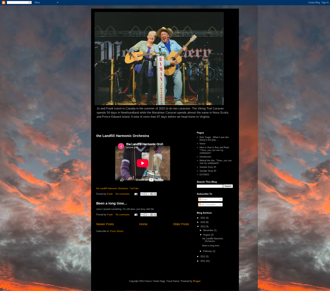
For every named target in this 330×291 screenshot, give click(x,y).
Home (143, 224)
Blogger (196, 281)
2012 (203, 256)
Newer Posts (105, 224)
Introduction (205, 156)
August (207, 234)
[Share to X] (148, 194)
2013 (203, 226)
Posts (204, 199)
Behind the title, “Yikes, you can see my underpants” (216, 162)
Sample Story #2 (208, 171)
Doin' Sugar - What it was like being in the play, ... (214, 138)
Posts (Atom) (116, 231)
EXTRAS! (204, 174)
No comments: (123, 194)
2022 (203, 218)
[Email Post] (135, 194)
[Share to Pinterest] (155, 194)
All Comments (208, 204)
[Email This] (142, 194)
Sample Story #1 (208, 167)
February (208, 251)
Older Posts (181, 224)
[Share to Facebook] (151, 194)
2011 (203, 261)
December (208, 230)
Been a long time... (111, 203)
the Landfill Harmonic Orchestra (122, 136)
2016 (203, 222)
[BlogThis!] (145, 194)
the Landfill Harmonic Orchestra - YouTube (117, 188)
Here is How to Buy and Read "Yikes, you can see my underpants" (214, 150)
